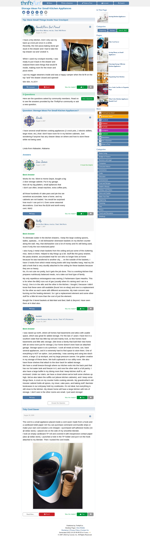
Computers (102, 163)
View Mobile (80, 528)
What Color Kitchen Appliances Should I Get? (118, 100)
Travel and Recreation (106, 213)
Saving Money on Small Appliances (116, 53)
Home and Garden (105, 193)
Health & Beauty (104, 186)
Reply (33, 214)
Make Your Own (104, 196)
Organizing (102, 30)
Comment (31, 87)
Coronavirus (103, 170)
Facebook (104, 120)
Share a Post (105, 144)
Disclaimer (65, 530)
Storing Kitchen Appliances (117, 16)
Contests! (104, 134)
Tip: (45, 20)
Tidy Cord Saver (114, 42)
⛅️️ (90, 532)
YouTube (104, 127)
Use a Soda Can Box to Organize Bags (119, 88)
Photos (101, 210)
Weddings (102, 216)
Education (102, 176)
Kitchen (112, 30)
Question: (51, 110)
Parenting (102, 203)
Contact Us (85, 530)
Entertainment (103, 180)
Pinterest (104, 123)
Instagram (104, 130)
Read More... (31, 514)
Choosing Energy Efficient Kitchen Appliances (117, 65)
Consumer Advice (104, 166)
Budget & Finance (104, 156)
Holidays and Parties (105, 190)
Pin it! (48, 87)
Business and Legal (105, 160)
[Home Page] (31, 1)
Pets (100, 206)
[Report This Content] (91, 87)
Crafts (101, 173)
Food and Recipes (105, 183)
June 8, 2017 (123, 30)
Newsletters (105, 137)
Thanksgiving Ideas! (107, 113)
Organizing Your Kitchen (116, 77)
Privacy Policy (75, 530)
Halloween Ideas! (106, 117)
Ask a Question (106, 141)
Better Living (103, 153)
